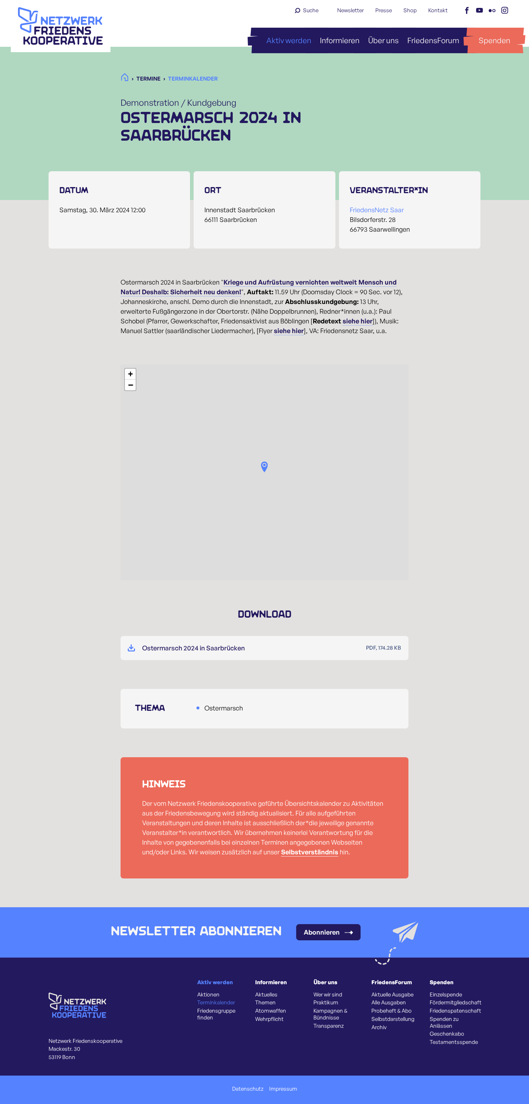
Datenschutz (247, 1089)
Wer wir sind (327, 994)
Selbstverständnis (309, 852)
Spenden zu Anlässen (444, 1022)
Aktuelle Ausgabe (392, 994)
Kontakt (438, 10)
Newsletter (350, 10)
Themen (265, 1002)
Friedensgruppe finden (216, 1014)
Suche (310, 10)
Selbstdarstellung (393, 1019)
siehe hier (357, 321)
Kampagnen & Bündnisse (330, 1014)
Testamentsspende (454, 1042)
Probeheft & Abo (391, 1011)
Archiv (378, 1027)
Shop (410, 10)
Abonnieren (322, 932)
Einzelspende (446, 994)
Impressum (283, 1089)
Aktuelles (266, 994)
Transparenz (328, 1026)
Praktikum (325, 1002)
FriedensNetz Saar (377, 210)
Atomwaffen (270, 1011)
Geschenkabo (447, 1034)
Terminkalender (216, 1002)
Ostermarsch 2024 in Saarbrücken (193, 648)
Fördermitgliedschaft (455, 1002)
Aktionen (208, 994)
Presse (383, 10)
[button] (264, 467)
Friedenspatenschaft (455, 1011)
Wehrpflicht (269, 1019)
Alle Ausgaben (388, 1002)
